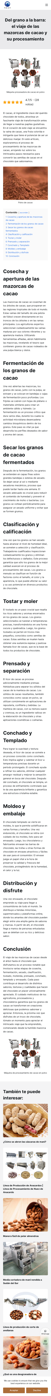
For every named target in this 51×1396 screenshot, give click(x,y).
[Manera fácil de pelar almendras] (25, 1215)
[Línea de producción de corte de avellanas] (25, 1305)
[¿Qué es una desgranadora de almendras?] (25, 1353)
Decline (37, 1390)
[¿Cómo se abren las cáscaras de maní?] (25, 1120)
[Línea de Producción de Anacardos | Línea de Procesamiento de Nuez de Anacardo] (25, 1164)
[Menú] (46, 5)
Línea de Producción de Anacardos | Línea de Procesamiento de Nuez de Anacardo (23, 1189)
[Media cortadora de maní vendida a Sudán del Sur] (25, 1258)
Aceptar (14, 1390)
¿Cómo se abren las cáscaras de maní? (24, 1141)
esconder (24, 213)
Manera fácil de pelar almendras (21, 1236)
